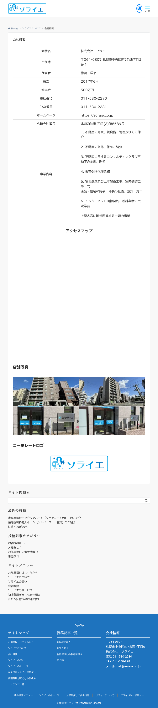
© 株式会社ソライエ (68, 702)
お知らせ (15, 547)
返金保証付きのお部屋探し (24, 599)
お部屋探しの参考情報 (23, 551)
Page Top (79, 625)
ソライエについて (19, 577)
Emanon (97, 702)
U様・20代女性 (18, 526)
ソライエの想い (17, 581)
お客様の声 (16, 543)
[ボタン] (139, 8)
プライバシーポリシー (132, 695)
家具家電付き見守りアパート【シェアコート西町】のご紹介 (44, 517)
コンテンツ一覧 (16, 684)
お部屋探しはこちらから (23, 572)
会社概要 (13, 586)
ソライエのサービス (20, 590)
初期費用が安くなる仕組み (24, 594)
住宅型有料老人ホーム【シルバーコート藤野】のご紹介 (42, 522)
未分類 (13, 556)
